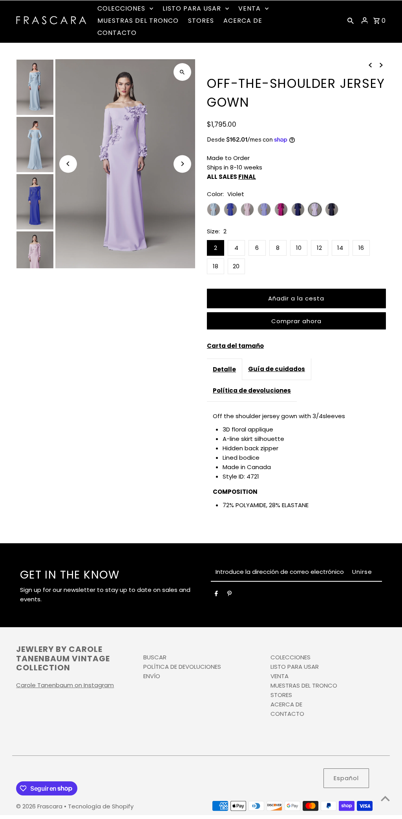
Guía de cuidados (276, 369)
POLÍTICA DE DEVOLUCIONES (182, 666)
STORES (281, 695)
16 (361, 248)
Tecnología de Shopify (100, 806)
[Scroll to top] (385, 798)
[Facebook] (216, 595)
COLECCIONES (290, 657)
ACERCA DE (286, 704)
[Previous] (68, 164)
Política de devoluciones (252, 390)
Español (346, 778)
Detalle (224, 369)
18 (215, 266)
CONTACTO (287, 714)
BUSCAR (154, 657)
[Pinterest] (229, 595)
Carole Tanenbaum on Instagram (65, 685)
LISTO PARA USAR (294, 666)
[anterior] (370, 64)
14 (340, 248)
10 (299, 248)
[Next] (182, 164)
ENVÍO (151, 676)
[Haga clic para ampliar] (182, 72)
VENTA (279, 676)
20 (236, 266)
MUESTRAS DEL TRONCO (303, 685)
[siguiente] (381, 64)
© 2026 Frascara (40, 806)
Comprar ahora (296, 321)
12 (319, 248)
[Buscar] (350, 20)
